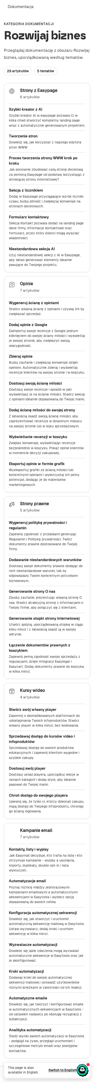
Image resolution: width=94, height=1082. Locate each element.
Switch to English (62, 1070)
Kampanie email (36, 830)
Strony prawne (34, 503)
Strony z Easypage (38, 90)
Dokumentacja (21, 6)
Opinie (26, 283)
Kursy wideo (32, 690)
